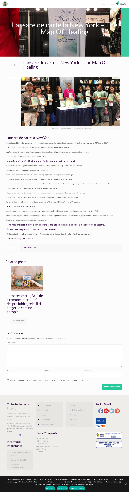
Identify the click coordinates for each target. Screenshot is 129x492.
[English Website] (20, 435)
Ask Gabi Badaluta (77, 410)
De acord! (50, 488)
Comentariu (12, 343)
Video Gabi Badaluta (49, 424)
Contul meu (74, 415)
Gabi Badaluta (29, 247)
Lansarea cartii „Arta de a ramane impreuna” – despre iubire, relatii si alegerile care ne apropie (25, 303)
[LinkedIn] (112, 413)
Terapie (44, 415)
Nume (10, 370)
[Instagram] (117, 413)
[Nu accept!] (126, 484)
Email (48, 370)
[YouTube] (106, 413)
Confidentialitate (77, 488)
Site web (87, 370)
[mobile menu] (104, 4)
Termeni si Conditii (18, 460)
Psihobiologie (46, 405)
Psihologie (45, 410)
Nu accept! (62, 488)
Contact (73, 424)
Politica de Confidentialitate (17, 466)
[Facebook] (100, 413)
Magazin (73, 420)
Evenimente (45, 420)
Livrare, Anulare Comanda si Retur (21, 453)
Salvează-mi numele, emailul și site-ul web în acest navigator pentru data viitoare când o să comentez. (49, 380)
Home (72, 405)
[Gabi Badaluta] (5, 4)
